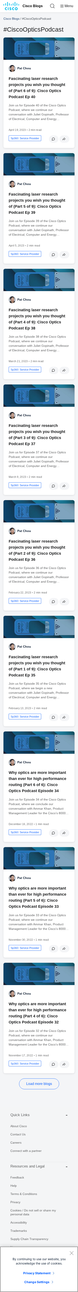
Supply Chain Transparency (29, 1239)
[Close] (71, 1253)
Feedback (17, 1177)
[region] (39, 1269)
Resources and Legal (27, 1166)
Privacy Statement (36, 1273)
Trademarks (18, 1230)
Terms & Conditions (23, 1194)
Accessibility (18, 1222)
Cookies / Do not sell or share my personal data (33, 1212)
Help (13, 1185)
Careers (15, 1142)
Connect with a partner (26, 1151)
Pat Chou (24, 68)
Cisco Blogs (33, 6)
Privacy (15, 1202)
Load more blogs (39, 1084)
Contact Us (18, 1134)
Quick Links (20, 1115)
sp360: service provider (25, 138)
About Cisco (18, 1126)
